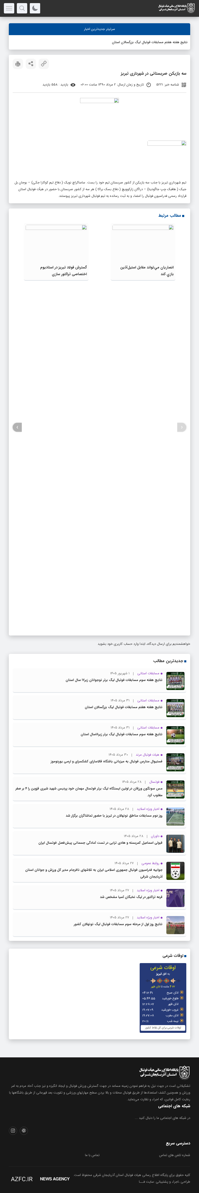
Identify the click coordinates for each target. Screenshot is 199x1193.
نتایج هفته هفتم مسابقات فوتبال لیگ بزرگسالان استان (150, 42)
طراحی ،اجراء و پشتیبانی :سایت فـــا (164, 1181)
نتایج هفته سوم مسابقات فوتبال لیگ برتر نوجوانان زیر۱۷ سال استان (114, 680)
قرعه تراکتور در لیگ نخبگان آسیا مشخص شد (131, 897)
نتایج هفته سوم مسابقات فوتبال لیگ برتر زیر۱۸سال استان (121, 734)
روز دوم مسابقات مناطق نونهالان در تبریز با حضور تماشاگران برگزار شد (114, 815)
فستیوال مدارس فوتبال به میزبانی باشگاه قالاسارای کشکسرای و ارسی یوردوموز (106, 761)
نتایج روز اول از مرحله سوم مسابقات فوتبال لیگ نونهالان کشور (118, 924)
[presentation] (181, 427)
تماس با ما (92, 1155)
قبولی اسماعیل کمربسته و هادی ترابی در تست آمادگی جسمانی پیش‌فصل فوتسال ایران (100, 843)
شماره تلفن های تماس (174, 1155)
